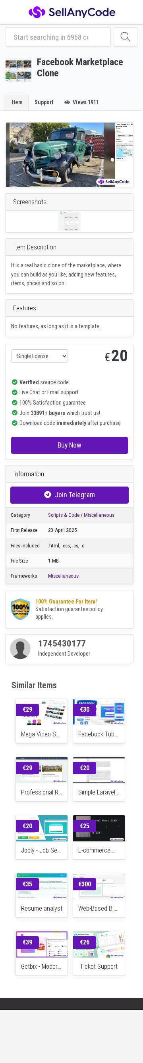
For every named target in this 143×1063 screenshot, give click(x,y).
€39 (27, 942)
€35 (27, 884)
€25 (84, 826)
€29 (27, 709)
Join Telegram (75, 495)
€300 (84, 884)
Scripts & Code (63, 515)
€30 (84, 709)
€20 (84, 768)
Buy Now (69, 445)
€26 (84, 942)
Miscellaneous (99, 515)
